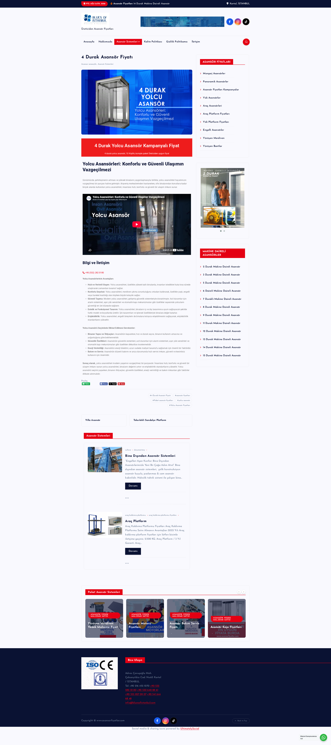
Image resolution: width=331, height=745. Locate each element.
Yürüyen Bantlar (212, 146)
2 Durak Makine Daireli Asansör (221, 267)
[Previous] (239, 592)
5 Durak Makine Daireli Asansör (221, 283)
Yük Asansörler (211, 98)
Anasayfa (89, 42)
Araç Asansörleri (212, 106)
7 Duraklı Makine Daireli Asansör (222, 299)
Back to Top (242, 721)
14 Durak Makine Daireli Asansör (222, 347)
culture (128, 450)
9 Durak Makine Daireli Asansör (221, 315)
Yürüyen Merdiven (213, 138)
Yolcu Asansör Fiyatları (180, 405)
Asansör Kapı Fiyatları (226, 627)
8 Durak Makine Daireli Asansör (221, 307)
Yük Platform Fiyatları (216, 122)
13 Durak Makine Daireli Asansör (222, 339)
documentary (139, 450)
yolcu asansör (184, 400)
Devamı (133, 486)
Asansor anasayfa (88, 64)
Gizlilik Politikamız (177, 42)
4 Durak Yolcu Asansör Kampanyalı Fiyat (137, 145)
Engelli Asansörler (213, 130)
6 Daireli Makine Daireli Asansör (222, 291)
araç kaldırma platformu (135, 515)
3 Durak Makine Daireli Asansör (221, 275)
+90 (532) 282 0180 (94, 272)
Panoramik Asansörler (215, 82)
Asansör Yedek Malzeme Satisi (99, 615)
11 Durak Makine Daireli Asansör (221, 323)
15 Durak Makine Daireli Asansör (222, 355)
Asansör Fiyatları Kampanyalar (221, 90)
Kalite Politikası (153, 42)
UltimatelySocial (189, 729)
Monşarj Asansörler (214, 73)
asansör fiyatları (183, 396)
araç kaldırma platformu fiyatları (162, 515)
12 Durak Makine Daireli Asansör (222, 331)
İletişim (196, 42)
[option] (104, 618)
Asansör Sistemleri (126, 42)
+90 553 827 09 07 (135, 694)
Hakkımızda (105, 42)
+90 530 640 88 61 (147, 690)
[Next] (244, 592)
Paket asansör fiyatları (163, 400)
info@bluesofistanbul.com (140, 703)
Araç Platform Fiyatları (216, 114)
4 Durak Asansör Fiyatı (161, 396)
